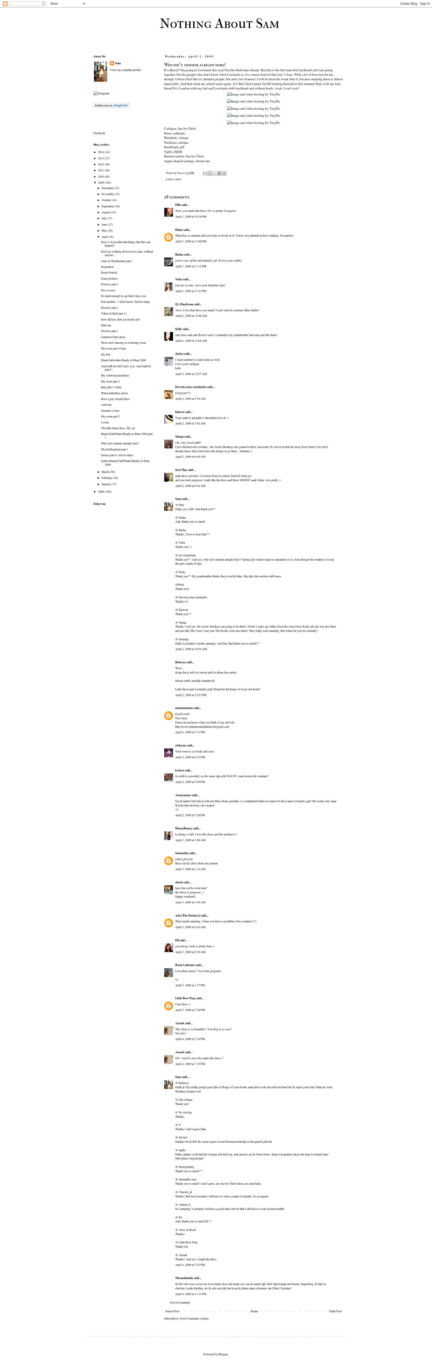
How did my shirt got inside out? (120, 319)
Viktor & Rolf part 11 (114, 313)
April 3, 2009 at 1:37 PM (190, 985)
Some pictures (109, 278)
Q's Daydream (184, 304)
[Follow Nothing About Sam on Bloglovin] (112, 107)
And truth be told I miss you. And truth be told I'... (126, 367)
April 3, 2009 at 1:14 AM (190, 869)
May (105, 230)
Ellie (178, 205)
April (105, 237)
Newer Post (172, 1311)
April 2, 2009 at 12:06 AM (191, 316)
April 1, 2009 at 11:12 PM (190, 266)
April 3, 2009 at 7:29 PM (190, 1010)
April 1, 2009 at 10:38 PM (190, 216)
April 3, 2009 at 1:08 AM (190, 840)
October (107, 200)
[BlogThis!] (210, 173)
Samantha (181, 853)
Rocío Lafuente (185, 965)
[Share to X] (214, 173)
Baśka (179, 254)
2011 (101, 170)
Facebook (99, 133)
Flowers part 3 (109, 284)
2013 (101, 158)
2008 (101, 491)
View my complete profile (125, 70)
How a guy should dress (115, 399)
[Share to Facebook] (219, 173)
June (105, 224)
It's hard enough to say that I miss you (123, 296)
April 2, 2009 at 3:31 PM (190, 732)
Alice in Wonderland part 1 (117, 261)
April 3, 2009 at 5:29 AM (190, 952)
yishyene (180, 745)
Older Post (335, 1311)
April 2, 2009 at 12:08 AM (191, 340)
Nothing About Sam (220, 23)
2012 (101, 164)
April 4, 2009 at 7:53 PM (190, 1265)
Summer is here (110, 410)
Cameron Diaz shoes (113, 337)
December (108, 188)
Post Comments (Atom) (194, 1318)
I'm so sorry (108, 290)
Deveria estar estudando (190, 387)
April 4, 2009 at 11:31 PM (190, 1294)
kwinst (179, 770)
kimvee (179, 412)
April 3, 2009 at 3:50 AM (190, 902)
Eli (177, 940)
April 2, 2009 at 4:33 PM (190, 757)
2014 (101, 152)
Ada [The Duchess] (187, 915)
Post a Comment (180, 1302)
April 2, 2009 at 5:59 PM (190, 782)
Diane (179, 230)
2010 (101, 176)
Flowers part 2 (109, 308)
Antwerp (106, 404)
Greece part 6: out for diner (117, 455)
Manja (179, 436)
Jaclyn (179, 353)
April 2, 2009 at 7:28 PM (190, 815)
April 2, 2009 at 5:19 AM (190, 398)
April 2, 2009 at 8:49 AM (190, 456)
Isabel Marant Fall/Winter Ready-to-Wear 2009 (125, 462)
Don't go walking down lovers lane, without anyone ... (127, 253)
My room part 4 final (113, 348)
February (107, 478)
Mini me (106, 325)
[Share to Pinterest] (224, 173)
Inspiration (107, 267)
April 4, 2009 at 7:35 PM (190, 1064)
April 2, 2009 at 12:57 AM (191, 374)
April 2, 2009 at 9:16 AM (190, 486)
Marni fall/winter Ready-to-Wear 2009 (123, 360)
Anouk (179, 1023)
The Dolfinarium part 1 (114, 449)
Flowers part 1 (109, 331)
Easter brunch (109, 272)
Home (254, 1311)
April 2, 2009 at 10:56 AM (191, 649)
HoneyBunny (183, 828)
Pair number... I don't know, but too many (125, 302)
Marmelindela (184, 1278)
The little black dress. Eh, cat (118, 428)
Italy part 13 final (111, 387)
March (106, 472)
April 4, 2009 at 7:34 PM (190, 1039)
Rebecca (180, 662)
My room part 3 (110, 381)
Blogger (223, 1354)
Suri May (181, 470)
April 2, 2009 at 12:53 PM (190, 695)
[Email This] (205, 173)
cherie (179, 882)
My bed (105, 354)
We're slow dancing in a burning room (123, 342)
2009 (101, 182)
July (104, 218)
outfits (178, 179)
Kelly (178, 329)
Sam (178, 499)
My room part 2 (110, 416)
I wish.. (105, 422)
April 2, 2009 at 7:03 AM (190, 423)
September (108, 206)
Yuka (178, 279)
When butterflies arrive (114, 393)
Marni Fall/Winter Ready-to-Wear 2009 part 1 (126, 435)
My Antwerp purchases (115, 375)
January (107, 484)
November (108, 194)
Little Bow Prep (185, 998)
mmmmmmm (184, 708)
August (106, 212)
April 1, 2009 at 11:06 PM (190, 241)
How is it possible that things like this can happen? (125, 243)
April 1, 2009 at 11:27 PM (190, 291)
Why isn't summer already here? (120, 443)
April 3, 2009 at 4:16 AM (190, 927)
